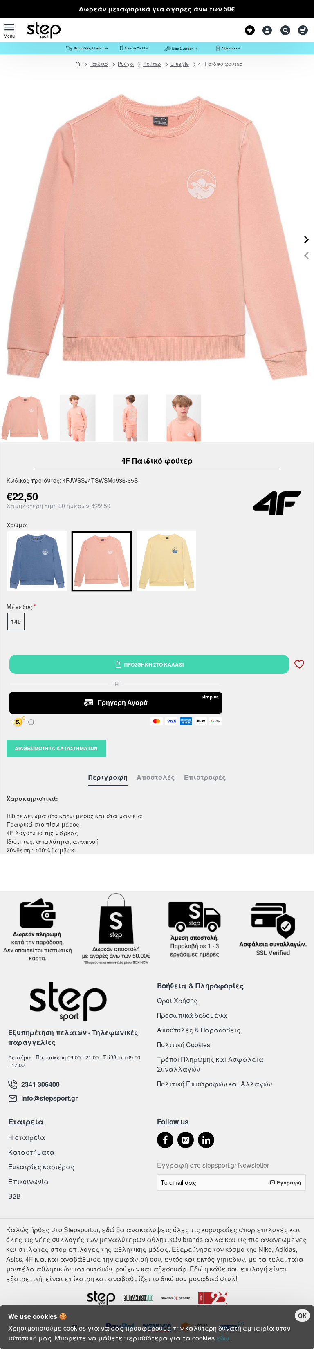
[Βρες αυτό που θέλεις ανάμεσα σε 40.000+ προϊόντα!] (283, 30)
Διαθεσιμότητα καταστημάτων (56, 748)
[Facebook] (165, 1140)
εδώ (222, 1337)
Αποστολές (156, 777)
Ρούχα (126, 63)
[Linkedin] (206, 1140)
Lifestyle (179, 63)
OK (302, 1315)
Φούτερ (152, 63)
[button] (306, 255)
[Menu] (9, 30)
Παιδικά (99, 63)
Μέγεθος (19, 607)
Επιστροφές (205, 777)
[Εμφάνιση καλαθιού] (303, 30)
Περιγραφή (108, 777)
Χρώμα (17, 525)
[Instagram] (185, 1140)
